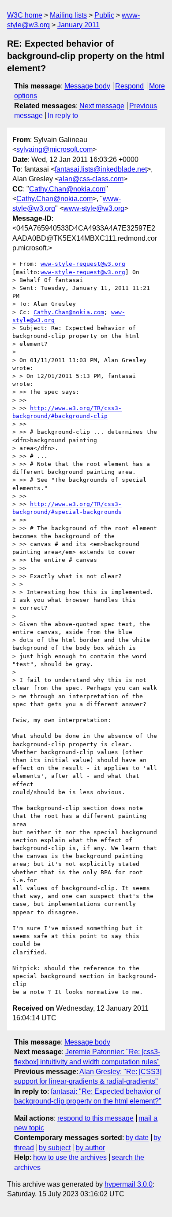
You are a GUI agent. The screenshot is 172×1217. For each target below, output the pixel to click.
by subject (55, 1147)
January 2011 (78, 25)
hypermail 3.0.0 (129, 1184)
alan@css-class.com (91, 179)
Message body (87, 86)
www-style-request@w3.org (83, 263)
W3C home (24, 15)
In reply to (63, 115)
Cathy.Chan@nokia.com (67, 189)
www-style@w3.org (94, 208)
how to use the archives (70, 1157)
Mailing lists (68, 15)
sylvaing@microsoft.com (54, 149)
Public (104, 15)
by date (137, 1137)
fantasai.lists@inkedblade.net (101, 169)
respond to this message (95, 1118)
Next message (101, 106)
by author (90, 1147)
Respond (129, 86)
